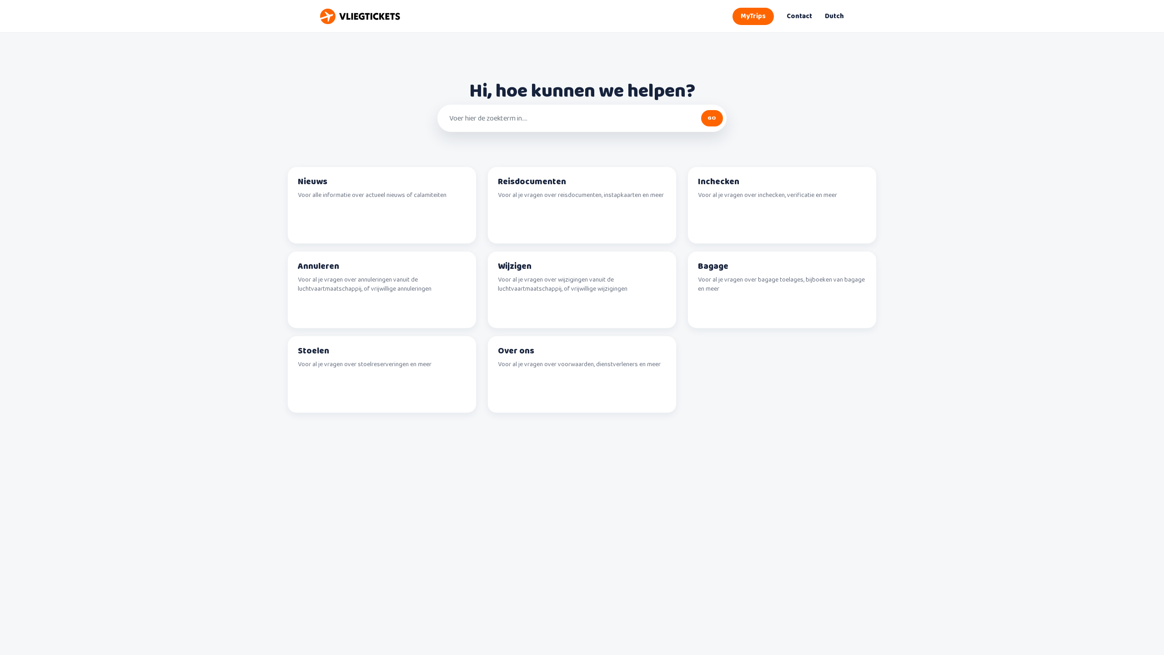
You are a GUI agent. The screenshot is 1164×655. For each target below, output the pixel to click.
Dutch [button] (834, 16)
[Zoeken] (712, 118)
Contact (799, 16)
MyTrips (753, 16)
